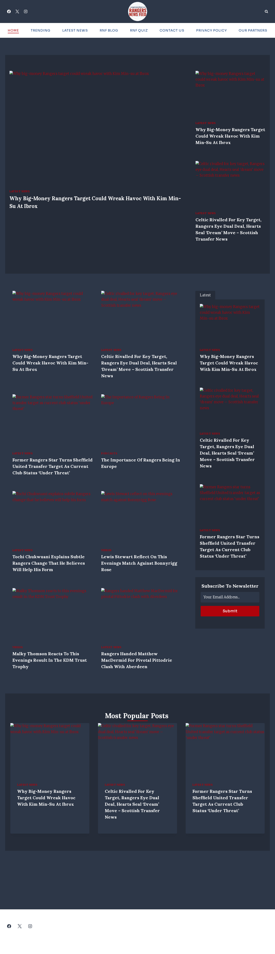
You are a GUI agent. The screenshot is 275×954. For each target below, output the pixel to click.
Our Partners (253, 30)
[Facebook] (8, 11)
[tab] (205, 295)
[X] (17, 11)
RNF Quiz (139, 30)
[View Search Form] (266, 11)
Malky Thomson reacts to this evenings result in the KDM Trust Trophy (49, 660)
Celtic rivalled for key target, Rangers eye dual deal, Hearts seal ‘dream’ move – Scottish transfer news (227, 453)
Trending (40, 30)
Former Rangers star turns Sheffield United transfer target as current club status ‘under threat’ (52, 466)
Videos (106, 550)
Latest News (75, 30)
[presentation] (95, 128)
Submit (230, 611)
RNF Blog (109, 30)
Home (13, 30)
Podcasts (109, 453)
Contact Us (172, 30)
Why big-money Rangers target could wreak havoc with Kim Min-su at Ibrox (230, 136)
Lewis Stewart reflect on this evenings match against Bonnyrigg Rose (139, 563)
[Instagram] (25, 11)
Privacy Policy (211, 30)
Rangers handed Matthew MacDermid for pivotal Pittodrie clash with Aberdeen (136, 660)
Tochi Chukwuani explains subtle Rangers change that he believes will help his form (48, 563)
